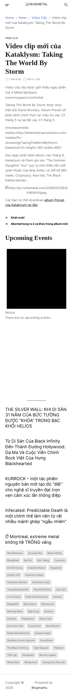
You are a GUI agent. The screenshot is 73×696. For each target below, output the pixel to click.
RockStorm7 (53, 625)
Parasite (11, 618)
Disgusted (55, 567)
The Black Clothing (17, 647)
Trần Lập (12, 655)
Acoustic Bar (35, 553)
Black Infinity (54, 553)
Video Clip (11, 38)
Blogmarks (39, 688)
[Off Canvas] (7, 5)
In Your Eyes (13, 596)
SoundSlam (46, 640)
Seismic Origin (42, 633)
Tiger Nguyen (40, 647)
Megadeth (12, 603)
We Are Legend (47, 655)
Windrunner (31, 662)
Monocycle (47, 603)
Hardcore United (34, 575)
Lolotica (57, 596)
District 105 (13, 575)
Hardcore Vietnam (17, 582)
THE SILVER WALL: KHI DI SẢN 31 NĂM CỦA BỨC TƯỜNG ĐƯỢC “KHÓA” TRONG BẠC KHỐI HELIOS (36, 418)
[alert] (36, 280)
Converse (60, 560)
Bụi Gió (28, 560)
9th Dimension (15, 553)
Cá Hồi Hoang (14, 567)
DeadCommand (36, 567)
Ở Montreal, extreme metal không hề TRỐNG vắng (32, 539)
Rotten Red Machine (18, 633)
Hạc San (61, 589)
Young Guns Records (53, 662)
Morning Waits (15, 611)
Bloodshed (13, 560)
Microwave (30, 603)
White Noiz (13, 662)
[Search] (66, 4)
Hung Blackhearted (17, 589)
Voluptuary (28, 655)
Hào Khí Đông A (42, 589)
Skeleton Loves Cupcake (21, 640)
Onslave (48, 611)
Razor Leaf (45, 618)
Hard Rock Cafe (41, 582)
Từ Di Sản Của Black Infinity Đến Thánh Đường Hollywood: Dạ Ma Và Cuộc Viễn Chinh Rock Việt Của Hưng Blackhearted (35, 452)
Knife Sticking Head (36, 596)
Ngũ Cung (33, 611)
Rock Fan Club (15, 625)
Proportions (28, 618)
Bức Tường (43, 560)
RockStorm (35, 625)
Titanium (58, 647)
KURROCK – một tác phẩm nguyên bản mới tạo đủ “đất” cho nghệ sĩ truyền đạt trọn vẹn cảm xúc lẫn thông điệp (33, 487)
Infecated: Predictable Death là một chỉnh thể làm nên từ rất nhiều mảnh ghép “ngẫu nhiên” (36, 516)
